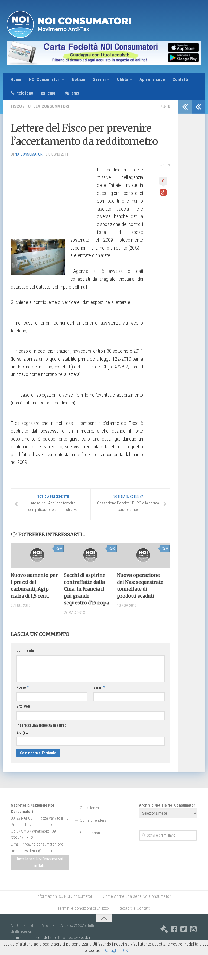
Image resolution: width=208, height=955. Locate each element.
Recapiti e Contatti (135, 908)
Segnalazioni (90, 832)
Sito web (23, 706)
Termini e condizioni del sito (33, 937)
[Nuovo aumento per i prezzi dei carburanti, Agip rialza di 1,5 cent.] (37, 555)
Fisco (16, 106)
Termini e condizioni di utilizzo (83, 908)
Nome (22, 687)
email (52, 93)
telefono (25, 93)
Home (16, 79)
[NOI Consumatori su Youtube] (193, 929)
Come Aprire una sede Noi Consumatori (137, 896)
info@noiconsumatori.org (42, 844)
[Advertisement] (51, 195)
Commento (25, 650)
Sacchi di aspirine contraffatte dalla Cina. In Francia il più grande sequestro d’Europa (86, 589)
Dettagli (110, 950)
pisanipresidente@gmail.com (34, 850)
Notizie (78, 79)
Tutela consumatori (47, 106)
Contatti (180, 79)
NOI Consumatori (44, 79)
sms (75, 93)
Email (99, 687)
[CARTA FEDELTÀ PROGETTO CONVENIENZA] (104, 53)
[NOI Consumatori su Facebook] (174, 929)
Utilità (122, 79)
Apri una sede (152, 79)
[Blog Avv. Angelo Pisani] (164, 929)
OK (125, 950)
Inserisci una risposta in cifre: (41, 725)
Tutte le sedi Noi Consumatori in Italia (40, 862)
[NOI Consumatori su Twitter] (183, 929)
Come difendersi (93, 820)
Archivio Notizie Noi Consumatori (167, 805)
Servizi (99, 79)
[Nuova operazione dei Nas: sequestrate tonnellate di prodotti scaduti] (143, 555)
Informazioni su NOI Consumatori (65, 896)
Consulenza (89, 807)
